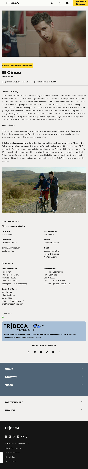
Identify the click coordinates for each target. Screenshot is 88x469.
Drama (5, 92)
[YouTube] (41, 352)
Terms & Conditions (12, 452)
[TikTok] (47, 352)
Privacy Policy (10, 457)
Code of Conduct (11, 461)
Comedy (14, 92)
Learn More (37, 337)
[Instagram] (28, 352)
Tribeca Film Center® (13, 448)
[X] (59, 352)
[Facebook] (35, 352)
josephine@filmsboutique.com (57, 283)
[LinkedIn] (53, 352)
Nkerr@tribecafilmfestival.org (14, 283)
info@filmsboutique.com (12, 304)
